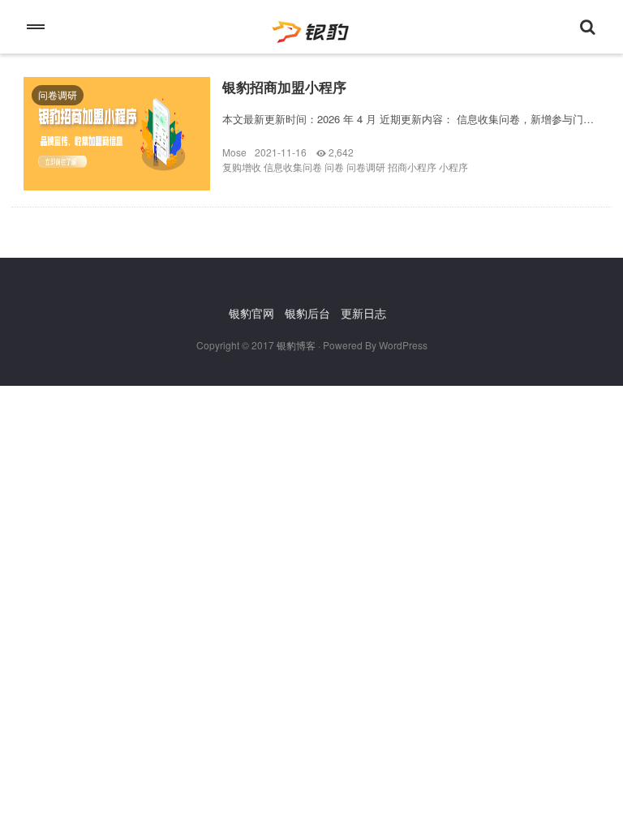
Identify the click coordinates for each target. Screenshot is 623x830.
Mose (234, 152)
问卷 (334, 166)
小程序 (453, 166)
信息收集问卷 (293, 166)
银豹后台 (307, 313)
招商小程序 (412, 166)
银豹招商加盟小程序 (284, 86)
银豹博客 (296, 345)
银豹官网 (251, 313)
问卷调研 (57, 94)
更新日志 (363, 313)
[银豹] (311, 26)
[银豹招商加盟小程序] (117, 145)
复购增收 (241, 166)
